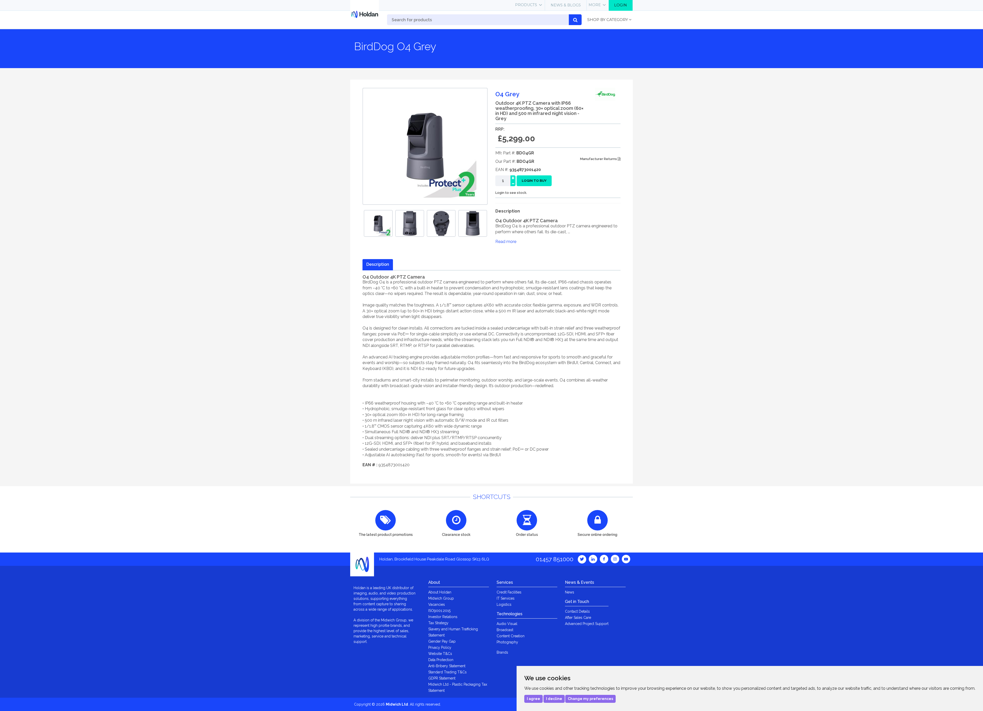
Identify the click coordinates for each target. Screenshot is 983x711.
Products (526, 5)
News (569, 592)
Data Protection (440, 660)
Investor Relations (442, 617)
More (595, 5)
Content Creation (511, 636)
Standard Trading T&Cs (447, 672)
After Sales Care (578, 618)
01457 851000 (554, 559)
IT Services (506, 598)
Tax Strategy (438, 623)
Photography (507, 642)
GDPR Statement (441, 678)
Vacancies (436, 604)
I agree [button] (533, 699)
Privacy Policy (439, 647)
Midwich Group (441, 598)
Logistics (504, 604)
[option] (378, 223)
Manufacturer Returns (599, 159)
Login (620, 5)
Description (377, 264)
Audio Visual (507, 624)
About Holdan (439, 592)
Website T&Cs (440, 654)
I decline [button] (554, 699)
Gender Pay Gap (442, 641)
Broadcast (505, 630)
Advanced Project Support (586, 624)
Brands (502, 652)
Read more (505, 241)
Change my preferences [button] (590, 699)
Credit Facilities (509, 592)
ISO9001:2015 (439, 611)
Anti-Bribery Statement (446, 666)
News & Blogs (566, 5)
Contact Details (577, 611)
